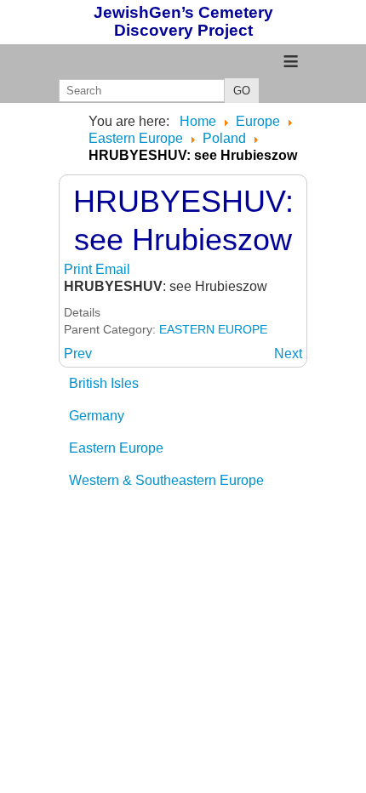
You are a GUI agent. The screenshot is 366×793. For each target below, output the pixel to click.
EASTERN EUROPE (213, 329)
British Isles (104, 383)
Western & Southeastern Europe (166, 480)
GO (241, 90)
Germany (96, 415)
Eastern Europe (116, 448)
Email (112, 269)
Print (79, 269)
